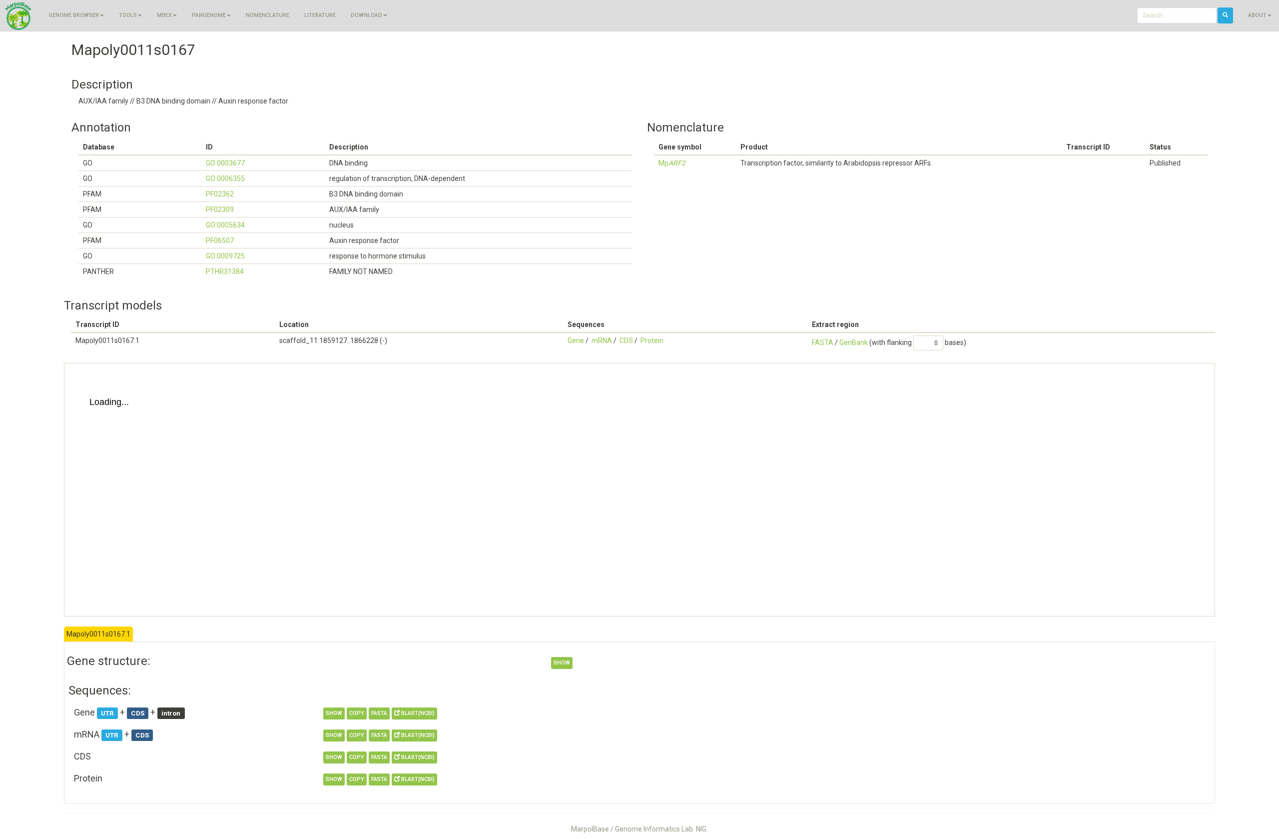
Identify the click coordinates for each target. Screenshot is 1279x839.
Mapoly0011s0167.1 (98, 634)
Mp (671, 163)
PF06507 (220, 240)
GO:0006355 (225, 178)
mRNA (602, 340)
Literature (320, 15)
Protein (651, 340)
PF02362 (220, 194)
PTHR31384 (225, 272)
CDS (626, 340)
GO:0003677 (225, 163)
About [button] (1257, 15)
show (562, 663)
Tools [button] (128, 15)
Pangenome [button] (209, 15)
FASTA (822, 342)
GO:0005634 (225, 225)
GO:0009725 (225, 256)
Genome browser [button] (73, 15)
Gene (576, 340)
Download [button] (366, 15)
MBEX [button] (164, 15)
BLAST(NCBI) (417, 713)
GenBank (853, 342)
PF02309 (220, 210)
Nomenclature (267, 15)
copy (356, 713)
